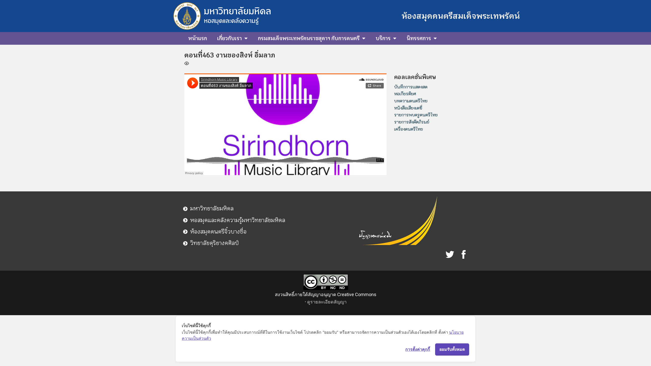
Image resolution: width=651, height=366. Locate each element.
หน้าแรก (197, 38)
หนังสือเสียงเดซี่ (408, 108)
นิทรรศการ (419, 38)
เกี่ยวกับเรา (229, 38)
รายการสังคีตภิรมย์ (411, 122)
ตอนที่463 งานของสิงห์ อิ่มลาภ (229, 55)
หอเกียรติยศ (405, 93)
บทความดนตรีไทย (410, 100)
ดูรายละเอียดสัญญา (327, 301)
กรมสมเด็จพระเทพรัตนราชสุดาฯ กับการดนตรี (309, 38)
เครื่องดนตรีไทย (408, 129)
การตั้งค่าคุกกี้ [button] (417, 349)
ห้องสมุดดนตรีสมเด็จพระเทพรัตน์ (461, 16)
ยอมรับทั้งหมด (452, 349)
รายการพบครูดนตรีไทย (416, 114)
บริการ (383, 38)
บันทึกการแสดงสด (410, 86)
